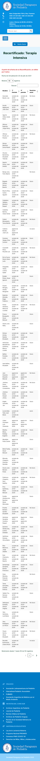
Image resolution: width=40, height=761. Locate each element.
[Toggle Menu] (5, 38)
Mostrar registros (11, 81)
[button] (9, 90)
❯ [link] (36, 655)
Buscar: (14, 85)
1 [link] (29, 655)
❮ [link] (25, 655)
